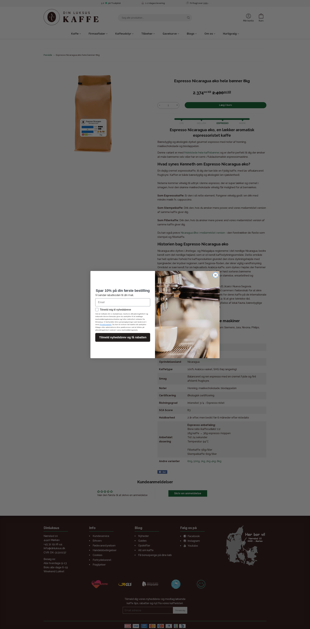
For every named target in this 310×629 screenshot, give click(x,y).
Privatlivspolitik (106, 324)
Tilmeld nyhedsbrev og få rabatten (122, 337)
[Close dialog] (215, 275)
